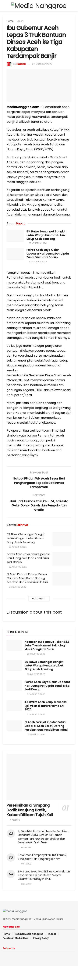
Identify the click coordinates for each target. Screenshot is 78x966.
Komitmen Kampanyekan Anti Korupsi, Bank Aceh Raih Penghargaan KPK (42, 857)
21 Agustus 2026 (17, 587)
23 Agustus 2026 (37, 243)
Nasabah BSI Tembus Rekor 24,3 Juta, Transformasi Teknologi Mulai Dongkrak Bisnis (47, 645)
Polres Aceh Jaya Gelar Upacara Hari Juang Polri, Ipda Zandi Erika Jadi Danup (48, 253)
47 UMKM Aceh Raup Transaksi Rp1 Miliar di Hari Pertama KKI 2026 (46, 705)
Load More (39, 598)
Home (10, 21)
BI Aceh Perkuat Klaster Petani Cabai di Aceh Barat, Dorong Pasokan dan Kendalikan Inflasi (27, 578)
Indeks (52, 934)
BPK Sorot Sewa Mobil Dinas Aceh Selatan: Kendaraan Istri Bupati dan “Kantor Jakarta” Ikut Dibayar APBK (44, 875)
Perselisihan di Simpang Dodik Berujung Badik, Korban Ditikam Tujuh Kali (30, 810)
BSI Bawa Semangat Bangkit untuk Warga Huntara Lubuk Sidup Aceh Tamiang (46, 235)
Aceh (20, 21)
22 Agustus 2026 (37, 261)
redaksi (21, 64)
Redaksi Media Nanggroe (29, 934)
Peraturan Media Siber (15, 938)
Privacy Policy (41, 938)
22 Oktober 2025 (42, 64)
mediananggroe (21, 919)
